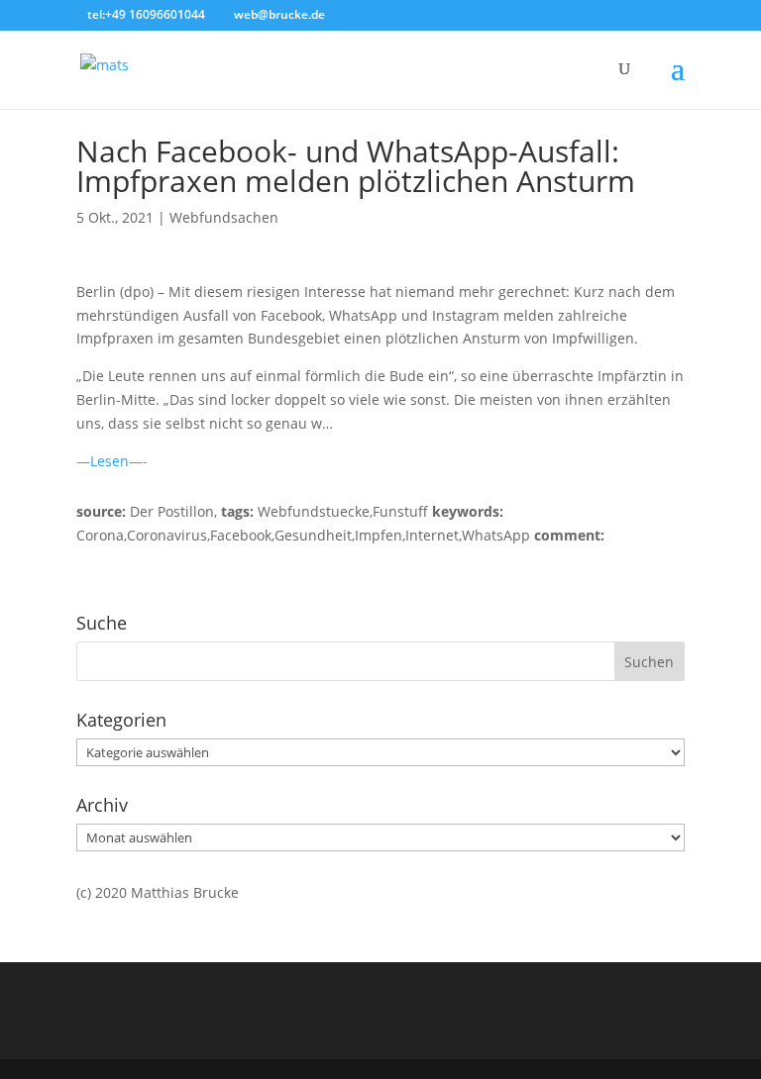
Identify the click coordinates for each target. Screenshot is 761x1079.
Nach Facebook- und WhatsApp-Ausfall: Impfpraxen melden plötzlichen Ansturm (355, 166)
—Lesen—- (112, 460)
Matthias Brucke (185, 892)
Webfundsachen (223, 217)
